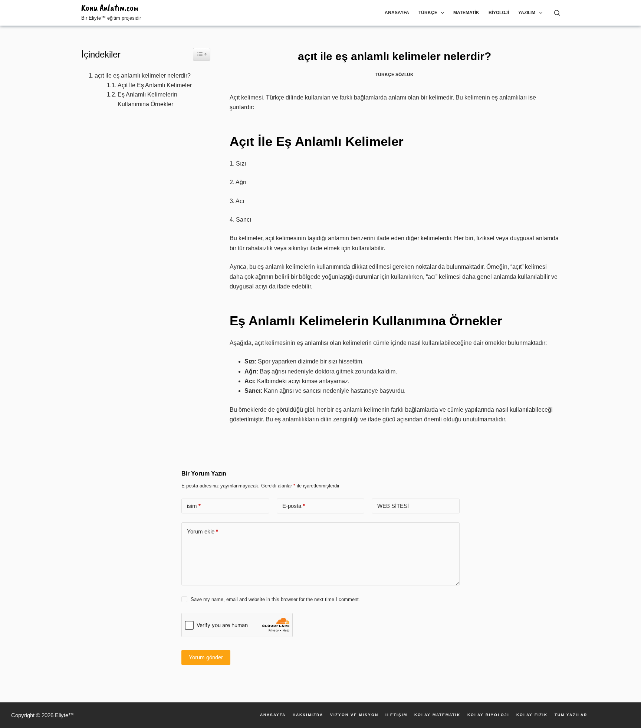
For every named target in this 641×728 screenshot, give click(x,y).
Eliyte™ (64, 715)
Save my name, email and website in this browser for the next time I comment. (275, 599)
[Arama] (557, 13)
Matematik (466, 12)
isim (194, 506)
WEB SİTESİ (393, 506)
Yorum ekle (202, 531)
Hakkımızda (308, 715)
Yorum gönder (206, 657)
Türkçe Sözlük (394, 74)
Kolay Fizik (532, 715)
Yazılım (526, 12)
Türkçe (427, 12)
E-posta (293, 506)
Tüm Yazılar (571, 715)
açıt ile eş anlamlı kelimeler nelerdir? (143, 75)
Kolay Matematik (437, 715)
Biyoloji (499, 12)
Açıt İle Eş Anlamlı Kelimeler (155, 85)
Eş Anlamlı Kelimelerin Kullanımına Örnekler (147, 99)
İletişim (396, 715)
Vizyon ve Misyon (354, 715)
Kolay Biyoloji (488, 715)
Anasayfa (397, 12)
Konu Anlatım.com (109, 8)
